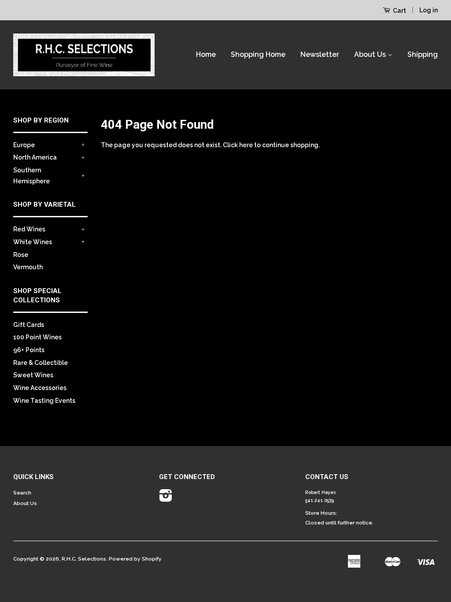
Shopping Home (258, 54)
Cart (399, 10)
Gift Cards (28, 324)
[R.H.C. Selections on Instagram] (166, 499)
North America (35, 157)
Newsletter (319, 54)
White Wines (32, 241)
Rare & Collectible (40, 362)
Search (22, 493)
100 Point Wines (37, 337)
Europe (24, 145)
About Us (371, 54)
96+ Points (28, 349)
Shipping (422, 54)
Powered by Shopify (135, 559)
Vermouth (28, 267)
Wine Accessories (40, 387)
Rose (20, 254)
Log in (428, 10)
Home (206, 54)
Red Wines (29, 229)
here (246, 145)
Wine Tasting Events (44, 400)
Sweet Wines (33, 375)
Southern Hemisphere (31, 176)
